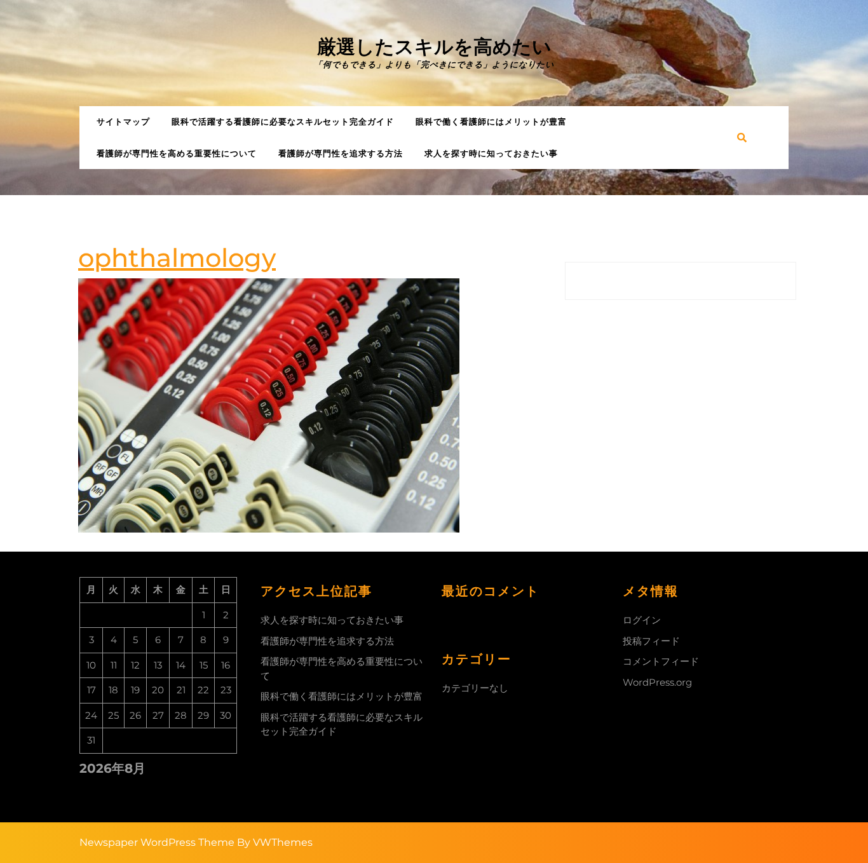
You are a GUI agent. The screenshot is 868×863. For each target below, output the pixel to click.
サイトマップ (123, 121)
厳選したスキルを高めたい (434, 46)
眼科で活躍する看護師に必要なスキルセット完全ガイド (283, 121)
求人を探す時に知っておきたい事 (491, 153)
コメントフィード (661, 661)
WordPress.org (657, 682)
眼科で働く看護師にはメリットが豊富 (491, 121)
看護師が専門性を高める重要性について (177, 153)
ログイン (642, 620)
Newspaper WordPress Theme (156, 842)
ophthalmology (177, 257)
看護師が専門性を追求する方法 (340, 153)
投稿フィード (651, 641)
